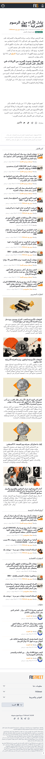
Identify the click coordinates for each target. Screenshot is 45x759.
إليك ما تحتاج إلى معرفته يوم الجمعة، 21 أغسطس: (24, 444)
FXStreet (35, 4)
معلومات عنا (37, 686)
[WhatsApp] (28, 718)
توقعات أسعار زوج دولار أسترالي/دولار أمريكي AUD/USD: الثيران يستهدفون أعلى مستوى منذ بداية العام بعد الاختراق (20, 156)
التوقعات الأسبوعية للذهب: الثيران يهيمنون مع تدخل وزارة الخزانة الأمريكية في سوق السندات (23, 320)
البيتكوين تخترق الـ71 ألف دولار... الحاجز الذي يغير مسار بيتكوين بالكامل (27, 611)
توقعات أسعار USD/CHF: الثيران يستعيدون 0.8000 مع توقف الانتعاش (21, 167)
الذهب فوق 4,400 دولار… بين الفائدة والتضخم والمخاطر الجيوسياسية (26, 653)
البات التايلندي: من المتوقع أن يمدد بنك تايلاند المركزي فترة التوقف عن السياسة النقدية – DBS (21, 232)
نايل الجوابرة (29, 616)
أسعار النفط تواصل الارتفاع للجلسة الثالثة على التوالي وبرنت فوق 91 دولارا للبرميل (26, 640)
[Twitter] (21, 718)
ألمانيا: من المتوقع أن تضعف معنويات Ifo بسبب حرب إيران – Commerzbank (20, 541)
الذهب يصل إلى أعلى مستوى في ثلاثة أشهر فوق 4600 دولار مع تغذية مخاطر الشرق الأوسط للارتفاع (21, 272)
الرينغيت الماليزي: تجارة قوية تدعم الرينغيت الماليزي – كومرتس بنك (21, 209)
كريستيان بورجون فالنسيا (26, 161)
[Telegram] (25, 718)
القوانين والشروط (35, 697)
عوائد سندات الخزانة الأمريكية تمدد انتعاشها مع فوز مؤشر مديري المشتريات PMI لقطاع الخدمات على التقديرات (20, 178)
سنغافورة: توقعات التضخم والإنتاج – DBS (22, 252)
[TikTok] (14, 718)
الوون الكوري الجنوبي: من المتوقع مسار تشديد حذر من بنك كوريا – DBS (20, 199)
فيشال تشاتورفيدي (27, 289)
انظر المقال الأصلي (29, 32)
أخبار (42, 29)
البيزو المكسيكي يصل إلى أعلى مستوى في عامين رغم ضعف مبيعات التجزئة (21, 189)
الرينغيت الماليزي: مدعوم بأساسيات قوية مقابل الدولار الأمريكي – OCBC (22, 243)
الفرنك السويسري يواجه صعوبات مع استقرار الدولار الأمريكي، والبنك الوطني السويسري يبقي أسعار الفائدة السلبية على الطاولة (21, 586)
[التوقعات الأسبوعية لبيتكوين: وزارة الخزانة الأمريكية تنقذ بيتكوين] (22, 347)
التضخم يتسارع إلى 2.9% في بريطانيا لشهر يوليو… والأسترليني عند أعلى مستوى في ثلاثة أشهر (27, 626)
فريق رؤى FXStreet (15, 29)
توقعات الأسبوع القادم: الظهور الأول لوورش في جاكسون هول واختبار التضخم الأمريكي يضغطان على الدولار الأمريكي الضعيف (21, 220)
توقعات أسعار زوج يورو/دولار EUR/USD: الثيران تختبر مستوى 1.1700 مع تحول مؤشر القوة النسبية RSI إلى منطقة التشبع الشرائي (20, 284)
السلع (13, 54)
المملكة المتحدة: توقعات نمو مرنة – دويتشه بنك (20, 550)
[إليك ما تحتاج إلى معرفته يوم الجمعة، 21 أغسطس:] (22, 431)
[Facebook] (18, 718)
